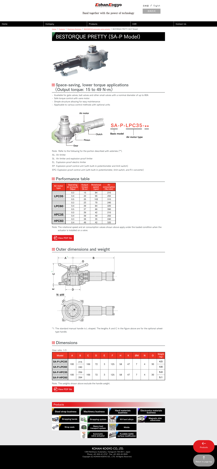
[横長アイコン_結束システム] (94, 419)
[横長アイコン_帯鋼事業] (65, 411)
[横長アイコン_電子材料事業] (151, 411)
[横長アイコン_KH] (123, 419)
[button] (65, 24)
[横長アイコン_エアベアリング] (94, 427)
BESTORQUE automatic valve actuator (97, 29)
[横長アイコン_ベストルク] (94, 435)
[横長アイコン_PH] (123, 435)
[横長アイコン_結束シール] (65, 427)
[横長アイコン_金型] (123, 427)
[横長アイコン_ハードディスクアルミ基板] (151, 419)
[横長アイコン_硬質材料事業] (123, 411)
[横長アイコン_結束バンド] (65, 419)
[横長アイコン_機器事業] (94, 411)
